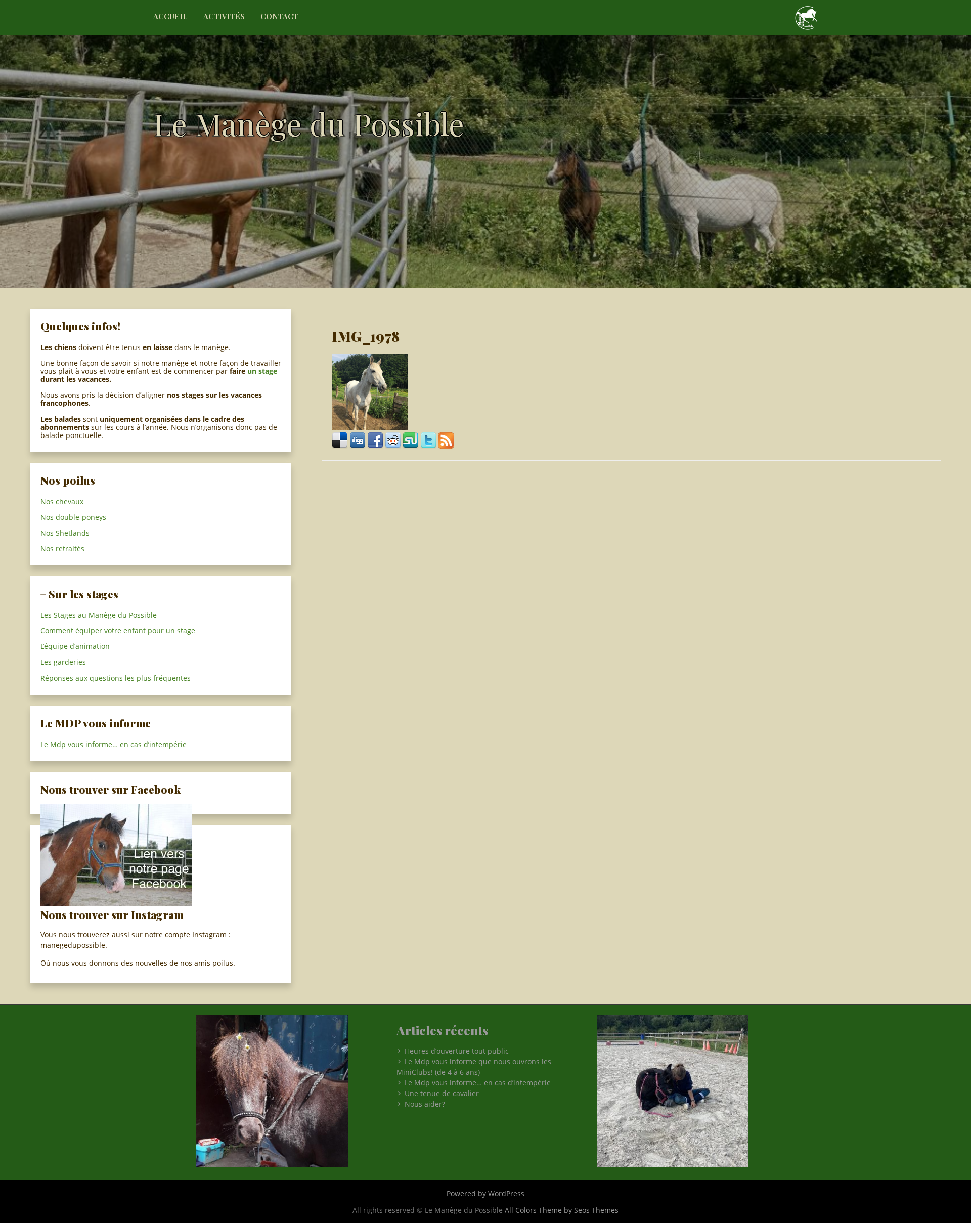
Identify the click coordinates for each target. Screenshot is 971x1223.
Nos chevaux (61, 501)
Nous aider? (425, 1104)
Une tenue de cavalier (442, 1093)
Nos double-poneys (73, 517)
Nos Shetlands (65, 533)
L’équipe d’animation (75, 646)
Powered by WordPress (485, 1193)
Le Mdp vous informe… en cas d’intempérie (113, 744)
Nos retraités (62, 548)
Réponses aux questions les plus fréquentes (115, 678)
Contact (279, 16)
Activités (224, 16)
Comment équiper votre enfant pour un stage (117, 630)
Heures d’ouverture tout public (457, 1051)
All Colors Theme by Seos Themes (562, 1210)
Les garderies (63, 662)
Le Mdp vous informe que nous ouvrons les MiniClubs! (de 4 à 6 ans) (473, 1067)
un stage (262, 371)
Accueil (170, 16)
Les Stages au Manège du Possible (98, 615)
